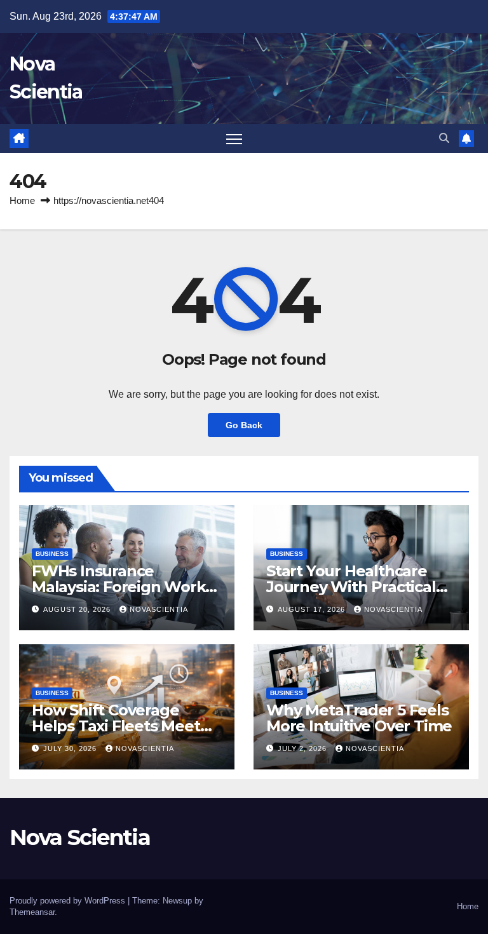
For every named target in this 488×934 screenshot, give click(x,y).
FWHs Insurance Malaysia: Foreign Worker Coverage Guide (126, 587)
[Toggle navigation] (234, 139)
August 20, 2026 (78, 609)
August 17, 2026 (313, 609)
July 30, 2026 (71, 748)
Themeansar (32, 912)
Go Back (244, 425)
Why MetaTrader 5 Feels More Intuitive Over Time (359, 718)
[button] (444, 138)
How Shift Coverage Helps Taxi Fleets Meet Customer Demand (116, 726)
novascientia (159, 609)
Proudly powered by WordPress (69, 900)
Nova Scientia (80, 837)
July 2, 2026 (303, 748)
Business (52, 553)
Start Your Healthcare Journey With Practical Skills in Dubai (351, 587)
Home (22, 200)
